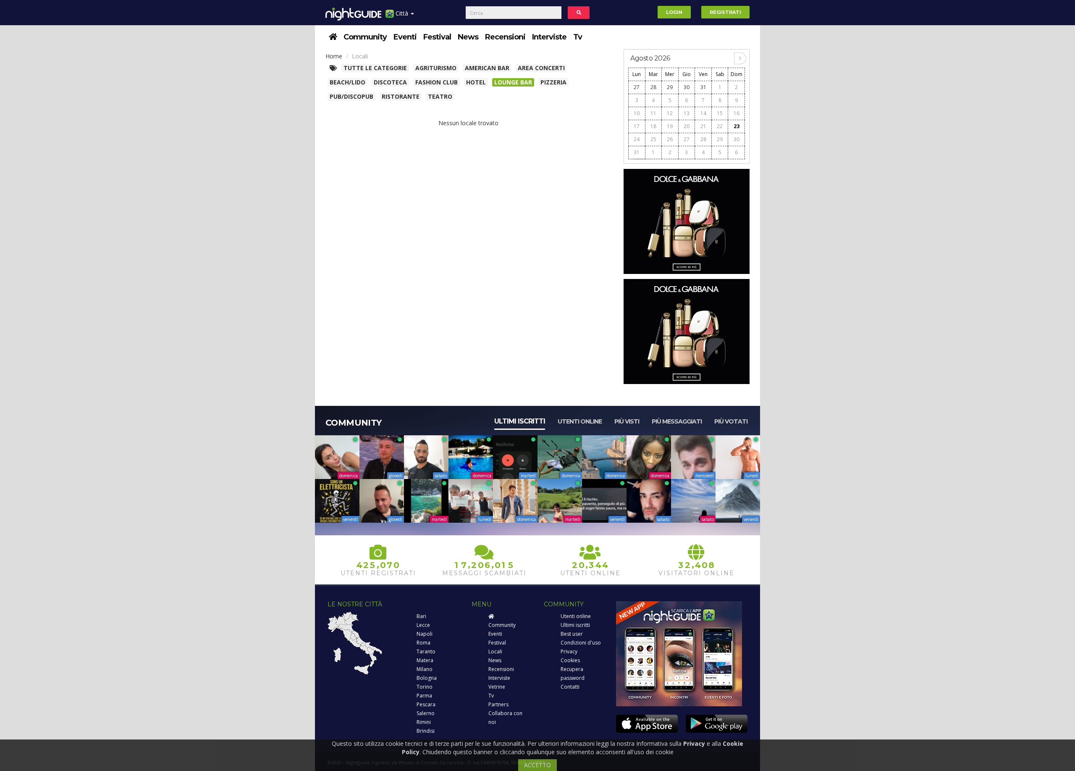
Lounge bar (513, 82)
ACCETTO (537, 765)
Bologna (427, 678)
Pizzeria (553, 82)
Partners (498, 704)
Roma (423, 642)
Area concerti (541, 68)
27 (637, 87)
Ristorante (401, 96)
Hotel (476, 82)
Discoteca (390, 82)
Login (674, 12)
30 (687, 87)
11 (653, 113)
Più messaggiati (677, 421)
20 (687, 126)
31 (703, 87)
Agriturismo (435, 68)
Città (402, 13)
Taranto (426, 651)
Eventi (405, 37)
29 (670, 87)
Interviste (549, 37)
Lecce (423, 625)
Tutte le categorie (375, 68)
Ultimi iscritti (519, 421)
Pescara (426, 704)
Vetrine (496, 686)
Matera (425, 660)
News (468, 37)
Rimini (424, 722)
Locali (495, 651)
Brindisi (426, 730)
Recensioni (505, 37)
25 (653, 139)
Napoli (425, 633)
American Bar (487, 68)
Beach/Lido (347, 82)
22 (720, 126)
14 (703, 113)
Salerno (426, 713)
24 (637, 139)
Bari (421, 616)
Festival (437, 37)
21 (703, 126)
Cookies (570, 660)
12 (670, 113)
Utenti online (580, 421)
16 (736, 113)
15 (720, 113)
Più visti (626, 421)
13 (687, 113)
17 (637, 126)
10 (637, 113)
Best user (572, 633)
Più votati (730, 421)
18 (653, 126)
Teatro (440, 96)
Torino (425, 686)
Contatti (570, 686)
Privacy (569, 651)
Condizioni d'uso (581, 642)
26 (670, 139)
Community (365, 37)
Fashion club (436, 82)
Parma (424, 695)
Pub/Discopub (351, 96)
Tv (577, 37)
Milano (425, 669)
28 (653, 87)
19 (670, 126)
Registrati (725, 12)
